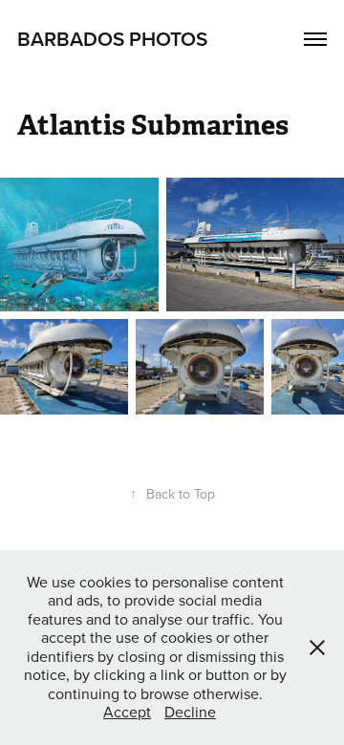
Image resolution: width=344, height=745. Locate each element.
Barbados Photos (112, 38)
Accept (127, 711)
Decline (190, 711)
